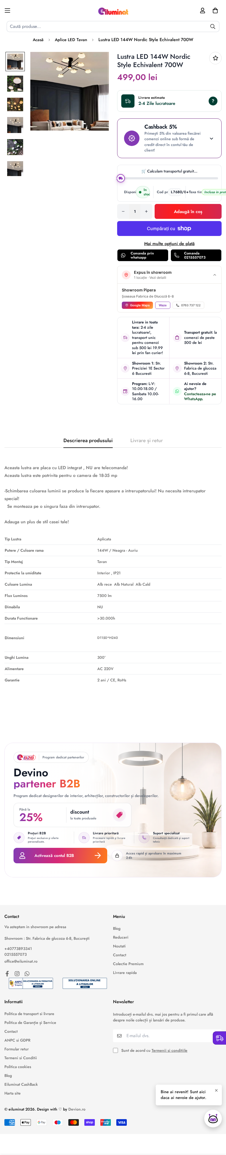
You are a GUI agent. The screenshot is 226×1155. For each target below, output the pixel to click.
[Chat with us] (213, 1118)
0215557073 (15, 954)
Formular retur (16, 1049)
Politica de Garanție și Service (30, 1022)
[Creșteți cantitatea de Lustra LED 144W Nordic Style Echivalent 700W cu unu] (146, 211)
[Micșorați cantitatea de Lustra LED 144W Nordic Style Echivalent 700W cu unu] (123, 211)
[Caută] (213, 26)
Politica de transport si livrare (29, 1013)
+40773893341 (18, 948)
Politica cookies (17, 1066)
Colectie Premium (128, 964)
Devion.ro (76, 1109)
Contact (119, 955)
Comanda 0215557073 (195, 255)
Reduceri (120, 937)
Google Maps (140, 305)
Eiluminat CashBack (21, 1084)
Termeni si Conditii (20, 1058)
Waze (163, 305)
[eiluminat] (113, 10)
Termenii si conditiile (169, 1050)
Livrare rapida (125, 972)
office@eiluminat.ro (20, 961)
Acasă (38, 40)
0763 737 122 (191, 305)
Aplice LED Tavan (71, 40)
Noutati (119, 946)
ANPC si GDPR (17, 1040)
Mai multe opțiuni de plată (169, 243)
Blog (116, 928)
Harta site (12, 1093)
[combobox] (113, 26)
